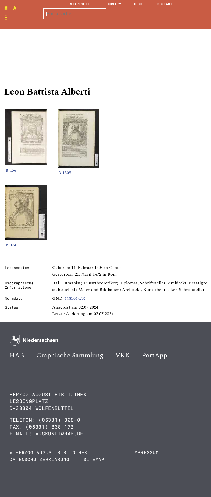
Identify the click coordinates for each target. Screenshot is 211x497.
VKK (122, 355)
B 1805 (64, 173)
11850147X (75, 298)
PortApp (154, 355)
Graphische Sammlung (69, 355)
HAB (17, 355)
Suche (112, 4)
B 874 (10, 245)
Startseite (81, 4)
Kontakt (165, 4)
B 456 (10, 170)
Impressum (145, 452)
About (138, 4)
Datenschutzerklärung (40, 459)
